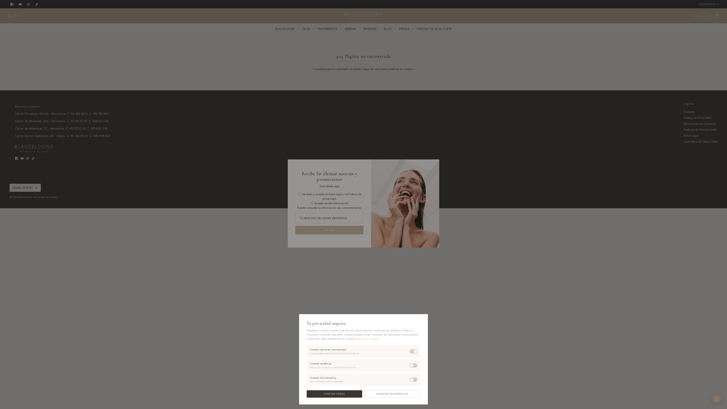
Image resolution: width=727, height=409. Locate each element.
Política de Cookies (367, 338)
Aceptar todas (334, 394)
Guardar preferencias (392, 394)
